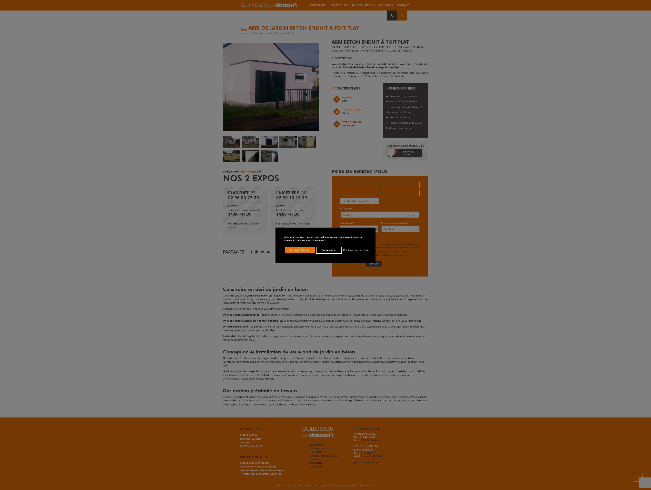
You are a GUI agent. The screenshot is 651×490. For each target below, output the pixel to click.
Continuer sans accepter (356, 250)
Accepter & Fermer (300, 250)
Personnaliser (329, 250)
